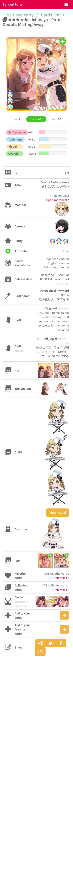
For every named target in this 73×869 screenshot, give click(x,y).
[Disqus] (36, 714)
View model (57, 512)
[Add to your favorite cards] (64, 629)
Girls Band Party (19, 14)
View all (60, 578)
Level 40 (36, 119)
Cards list (51, 14)
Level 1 (16, 119)
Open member (56, 200)
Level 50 (56, 119)
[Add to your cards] (64, 615)
